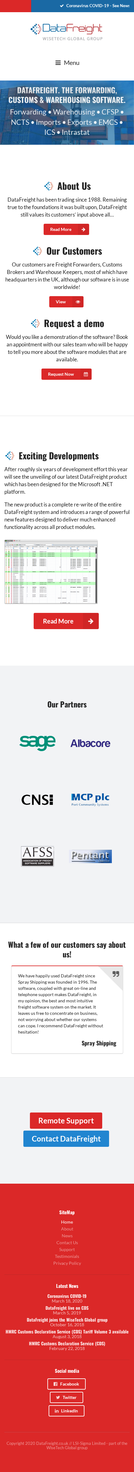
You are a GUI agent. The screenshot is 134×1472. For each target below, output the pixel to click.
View (61, 301)
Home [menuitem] (67, 1222)
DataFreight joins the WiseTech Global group (67, 1319)
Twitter (70, 1397)
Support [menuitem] (67, 1249)
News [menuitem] (67, 1235)
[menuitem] (82, 6)
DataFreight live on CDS (67, 1307)
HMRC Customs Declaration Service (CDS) (67, 1343)
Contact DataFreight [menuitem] (66, 1138)
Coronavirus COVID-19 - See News (95, 5)
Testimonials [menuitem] (67, 1256)
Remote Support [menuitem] (66, 1120)
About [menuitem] (67, 1228)
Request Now (61, 374)
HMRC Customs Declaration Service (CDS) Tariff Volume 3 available (67, 1331)
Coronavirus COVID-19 (67, 1296)
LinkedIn (69, 1410)
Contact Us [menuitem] (67, 1242)
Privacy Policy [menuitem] (67, 1263)
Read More (60, 229)
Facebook (69, 1383)
